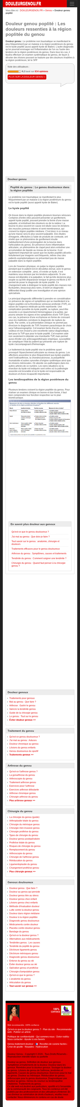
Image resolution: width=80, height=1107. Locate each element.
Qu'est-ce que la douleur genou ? (24, 1029)
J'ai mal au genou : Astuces (23, 740)
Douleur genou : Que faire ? (23, 888)
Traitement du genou (21, 730)
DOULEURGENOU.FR (31, 10)
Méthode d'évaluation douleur (24, 906)
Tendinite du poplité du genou (24, 946)
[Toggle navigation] (72, 3)
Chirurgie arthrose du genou (23, 796)
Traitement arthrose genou (22, 782)
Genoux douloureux (20, 882)
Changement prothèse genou (24, 868)
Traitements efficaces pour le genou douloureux (36, 549)
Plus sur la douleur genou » (27, 77)
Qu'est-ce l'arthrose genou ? (23, 771)
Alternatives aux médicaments (24, 939)
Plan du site (49, 1029)
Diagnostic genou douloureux (24, 920)
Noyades (29, 1046)
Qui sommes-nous (45, 1036)
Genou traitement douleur (20, 1044)
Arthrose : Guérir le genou (22, 705)
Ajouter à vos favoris (34, 1039)
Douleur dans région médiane (24, 913)
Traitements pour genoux (22, 698)
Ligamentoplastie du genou (23, 864)
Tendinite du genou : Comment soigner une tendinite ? (39, 558)
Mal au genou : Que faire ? (22, 701)
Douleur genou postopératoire (24, 839)
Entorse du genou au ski (21, 960)
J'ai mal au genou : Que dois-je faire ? (31, 536)
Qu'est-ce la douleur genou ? (24, 935)
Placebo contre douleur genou (24, 928)
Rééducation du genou (21, 860)
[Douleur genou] (22, 4)
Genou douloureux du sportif (23, 751)
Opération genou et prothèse (23, 968)
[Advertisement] (40, 130)
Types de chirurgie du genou (23, 835)
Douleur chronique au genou (24, 744)
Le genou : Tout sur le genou (23, 716)
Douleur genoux (18, 692)
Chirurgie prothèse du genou (24, 831)
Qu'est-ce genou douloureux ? (24, 736)
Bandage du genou (19, 931)
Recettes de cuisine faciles (53, 1044)
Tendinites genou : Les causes (24, 942)
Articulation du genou (20, 982)
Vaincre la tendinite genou (22, 709)
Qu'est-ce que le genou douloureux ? (30, 531)
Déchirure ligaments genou (23, 949)
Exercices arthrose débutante (24, 789)
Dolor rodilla (62, 1036)
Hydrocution (42, 1046)
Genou (48, 10)
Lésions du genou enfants (22, 747)
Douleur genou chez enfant (23, 899)
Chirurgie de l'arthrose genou (24, 857)
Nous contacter (15, 1039)
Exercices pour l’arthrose (21, 786)
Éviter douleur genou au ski (23, 964)
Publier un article (22, 1032)
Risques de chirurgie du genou (25, 846)
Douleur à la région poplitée (23, 917)
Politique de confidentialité (20, 1036)
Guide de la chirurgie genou (23, 713)
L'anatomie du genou (20, 979)
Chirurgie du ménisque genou (24, 824)
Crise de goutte (15, 1046)
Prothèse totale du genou (22, 842)
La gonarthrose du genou (22, 775)
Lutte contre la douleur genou (24, 910)
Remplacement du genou (22, 849)
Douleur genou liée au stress (24, 895)
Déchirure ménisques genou (23, 953)
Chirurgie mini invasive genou (24, 828)
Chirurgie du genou (20, 811)
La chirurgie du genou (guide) (24, 817)
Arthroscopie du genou (20, 778)
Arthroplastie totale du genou (24, 820)
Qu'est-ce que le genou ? (22, 975)
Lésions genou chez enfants (23, 902)
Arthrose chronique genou (22, 793)
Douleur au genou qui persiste (24, 891)
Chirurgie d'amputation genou (24, 971)
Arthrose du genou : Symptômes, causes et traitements (39, 553)
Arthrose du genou (20, 765)
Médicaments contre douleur (23, 924)
